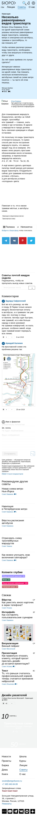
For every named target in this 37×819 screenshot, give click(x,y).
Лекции (11, 7)
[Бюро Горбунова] (9, 2)
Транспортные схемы (8, 218)
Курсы (22, 761)
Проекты (6, 761)
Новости (6, 756)
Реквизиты (7, 804)
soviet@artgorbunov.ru (12, 781)
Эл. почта (6, 428)
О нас (32, 7)
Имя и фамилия (13, 422)
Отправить (10, 453)
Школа (22, 756)
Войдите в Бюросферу (10, 230)
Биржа (5, 765)
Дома (5, 769)
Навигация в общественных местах (13, 216)
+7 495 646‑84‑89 (10, 784)
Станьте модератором (15, 474)
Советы (22, 7)
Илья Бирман (16, 101)
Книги (5, 774)
